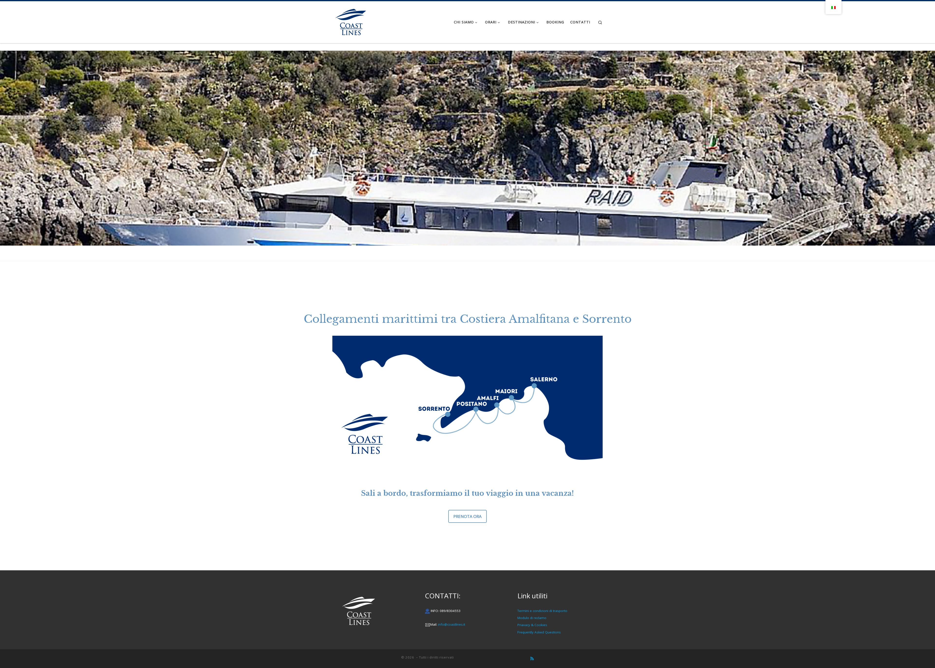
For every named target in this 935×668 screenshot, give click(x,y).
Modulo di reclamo (531, 618)
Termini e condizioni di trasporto (542, 611)
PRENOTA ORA (467, 516)
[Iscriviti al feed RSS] (532, 659)
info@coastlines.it (451, 624)
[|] (350, 21)
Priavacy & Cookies (532, 625)
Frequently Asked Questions (539, 632)
